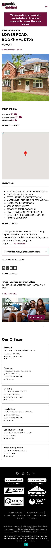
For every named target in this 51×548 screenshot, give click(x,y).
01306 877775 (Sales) (13, 394)
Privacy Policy (34, 512)
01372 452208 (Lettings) (14, 376)
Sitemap (32, 518)
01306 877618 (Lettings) (14, 397)
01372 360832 (11, 435)
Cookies (19, 518)
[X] (28, 473)
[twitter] (7, 268)
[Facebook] (17, 473)
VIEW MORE (19, 243)
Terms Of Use (15, 512)
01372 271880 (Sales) (13, 353)
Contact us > (10, 359)
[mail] (15, 268)
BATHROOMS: (6, 120)
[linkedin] (11, 268)
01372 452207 (10, 293)
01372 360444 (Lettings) (14, 417)
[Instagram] (23, 473)
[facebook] (3, 268)
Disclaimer (40, 515)
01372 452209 (11, 453)
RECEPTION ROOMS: (8, 117)
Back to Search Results (12, 50)
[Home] (9, 8)
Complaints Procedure (17, 515)
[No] (48, 540)
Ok (26, 544)
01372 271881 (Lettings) (14, 356)
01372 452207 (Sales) (13, 374)
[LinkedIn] (34, 473)
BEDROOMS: (6, 114)
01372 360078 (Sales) (13, 415)
